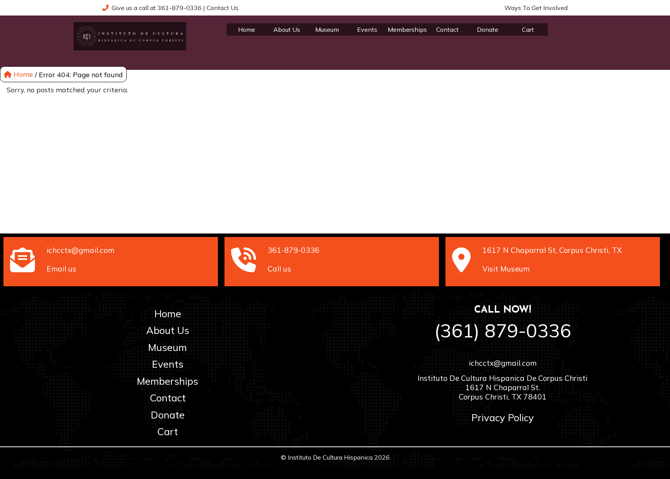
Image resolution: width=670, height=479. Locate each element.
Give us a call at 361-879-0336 (155, 8)
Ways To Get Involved (536, 8)
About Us (286, 29)
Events (367, 29)
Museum (327, 29)
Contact (447, 29)
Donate (487, 29)
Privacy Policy (502, 417)
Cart (528, 29)
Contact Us (222, 8)
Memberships (407, 29)
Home (246, 29)
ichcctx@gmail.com (503, 363)
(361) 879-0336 (502, 330)
